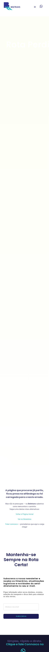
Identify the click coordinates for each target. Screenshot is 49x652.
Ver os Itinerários (24, 519)
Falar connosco (11, 524)
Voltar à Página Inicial (24, 514)
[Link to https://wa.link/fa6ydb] (41, 6)
